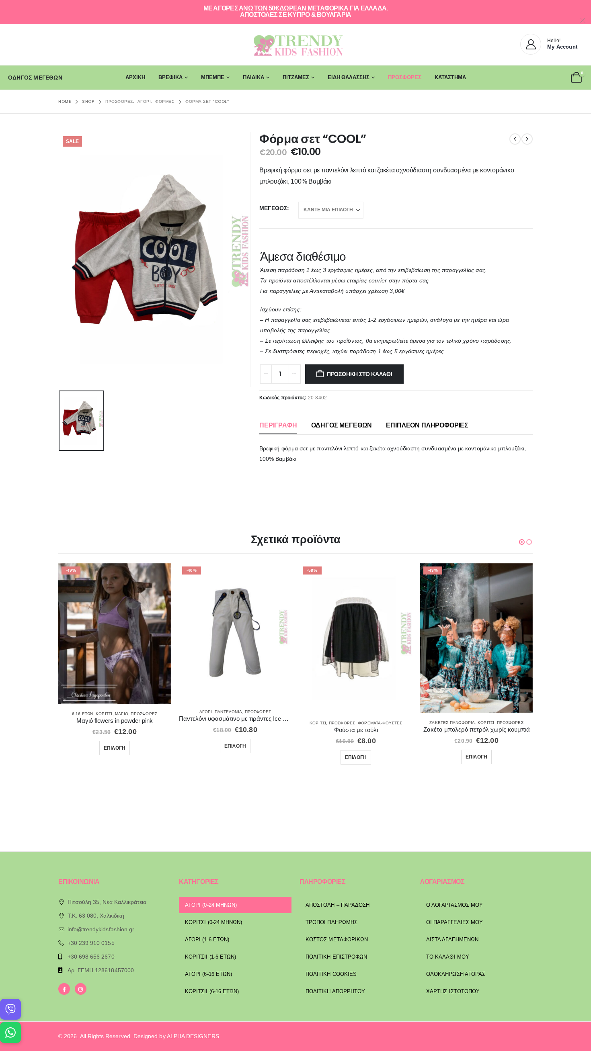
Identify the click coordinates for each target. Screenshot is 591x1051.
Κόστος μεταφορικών (337, 939)
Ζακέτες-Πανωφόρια (452, 722)
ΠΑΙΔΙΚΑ (253, 77)
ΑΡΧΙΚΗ (135, 77)
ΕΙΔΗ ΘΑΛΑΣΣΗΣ (348, 77)
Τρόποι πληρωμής (331, 922)
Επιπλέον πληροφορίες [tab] (427, 425)
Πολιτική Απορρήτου (335, 991)
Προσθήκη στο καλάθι (359, 374)
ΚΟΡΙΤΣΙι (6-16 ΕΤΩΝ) (212, 991)
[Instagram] (80, 989)
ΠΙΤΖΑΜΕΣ (296, 77)
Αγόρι (205, 712)
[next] (527, 139)
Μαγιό (121, 714)
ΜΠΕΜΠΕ (212, 77)
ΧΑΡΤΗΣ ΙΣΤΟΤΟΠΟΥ (453, 991)
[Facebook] (64, 989)
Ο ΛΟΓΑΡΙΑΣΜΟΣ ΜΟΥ (454, 905)
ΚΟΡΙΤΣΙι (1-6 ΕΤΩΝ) (210, 957)
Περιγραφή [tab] (278, 425)
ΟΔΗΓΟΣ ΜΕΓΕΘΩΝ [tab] (341, 425)
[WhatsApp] (10, 1032)
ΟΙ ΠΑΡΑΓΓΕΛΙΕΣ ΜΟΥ (454, 922)
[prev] (515, 139)
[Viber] (10, 1009)
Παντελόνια (228, 712)
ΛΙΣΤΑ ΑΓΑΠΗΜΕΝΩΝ (452, 939)
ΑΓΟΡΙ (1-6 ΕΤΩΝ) (207, 939)
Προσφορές (144, 714)
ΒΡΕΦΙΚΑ (170, 77)
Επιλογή (114, 747)
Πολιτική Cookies (331, 974)
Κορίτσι (104, 714)
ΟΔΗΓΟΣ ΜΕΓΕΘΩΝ (35, 77)
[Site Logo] (295, 44)
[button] (521, 542)
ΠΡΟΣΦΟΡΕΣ (404, 77)
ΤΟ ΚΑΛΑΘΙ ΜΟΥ (447, 957)
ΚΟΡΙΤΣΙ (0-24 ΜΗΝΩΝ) (213, 922)
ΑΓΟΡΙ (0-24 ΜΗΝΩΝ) (211, 905)
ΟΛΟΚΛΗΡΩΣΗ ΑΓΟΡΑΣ (455, 974)
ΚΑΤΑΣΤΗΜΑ (450, 77)
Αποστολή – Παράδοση (337, 905)
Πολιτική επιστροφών (336, 957)
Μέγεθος (273, 208)
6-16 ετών (82, 714)
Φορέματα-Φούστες (380, 723)
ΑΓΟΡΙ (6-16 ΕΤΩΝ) (208, 974)
